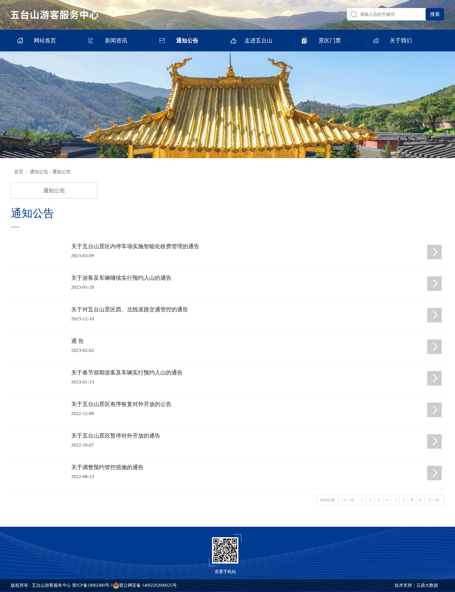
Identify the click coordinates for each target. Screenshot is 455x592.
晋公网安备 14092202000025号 (148, 585)
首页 (18, 171)
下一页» (434, 500)
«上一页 (347, 500)
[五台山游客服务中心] (60, 14)
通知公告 (39, 171)
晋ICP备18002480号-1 (92, 585)
